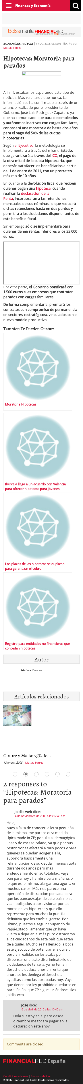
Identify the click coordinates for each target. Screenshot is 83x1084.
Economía (10, 43)
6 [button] (68, 774)
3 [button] (36, 774)
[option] (41, 736)
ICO (54, 155)
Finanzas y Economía (32, 5)
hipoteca (43, 188)
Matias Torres (12, 48)
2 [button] (25, 774)
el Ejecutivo (24, 145)
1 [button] (15, 774)
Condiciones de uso (15, 1076)
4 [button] (47, 774)
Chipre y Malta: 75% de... (27, 755)
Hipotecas (25, 43)
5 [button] (57, 774)
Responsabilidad (41, 1076)
